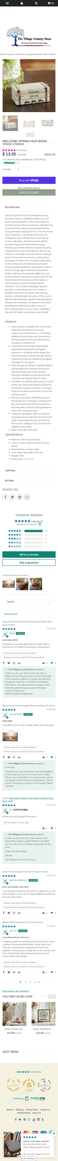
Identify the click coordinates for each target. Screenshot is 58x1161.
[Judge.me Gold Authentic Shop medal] (13, 1085)
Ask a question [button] (29, 562)
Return (9, 481)
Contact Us (45, 1109)
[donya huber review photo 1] (10, 737)
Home (3, 54)
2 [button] (25, 982)
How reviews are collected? (15, 991)
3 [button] (30, 982)
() (52, 3)
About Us (36, 1112)
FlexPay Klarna (23, 1112)
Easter (10, 54)
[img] (8, 628)
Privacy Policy (32, 1109)
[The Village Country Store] (29, 35)
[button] (9, 150)
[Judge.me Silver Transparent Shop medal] (44, 1085)
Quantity (6, 169)
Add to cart (29, 192)
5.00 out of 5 (37, 521)
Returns (10, 1109)
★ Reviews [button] (29, 1158)
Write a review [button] (29, 554)
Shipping (10, 471)
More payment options (29, 187)
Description (12, 207)
